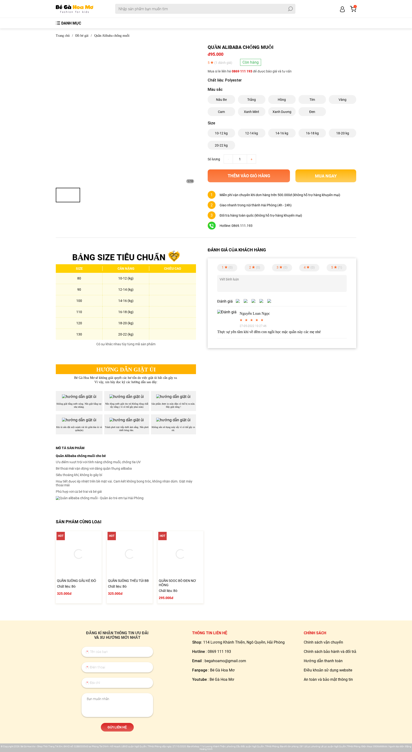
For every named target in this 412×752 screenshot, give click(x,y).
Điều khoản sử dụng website (328, 670)
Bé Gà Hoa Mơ (222, 670)
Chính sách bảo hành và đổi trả (330, 651)
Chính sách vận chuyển (323, 642)
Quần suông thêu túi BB (128, 581)
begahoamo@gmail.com (225, 661)
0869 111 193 (242, 71)
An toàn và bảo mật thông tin (328, 679)
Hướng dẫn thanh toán (323, 661)
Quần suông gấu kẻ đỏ (76, 581)
